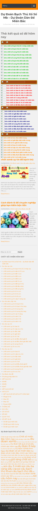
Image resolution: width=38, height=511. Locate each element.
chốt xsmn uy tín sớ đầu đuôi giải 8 (15, 364)
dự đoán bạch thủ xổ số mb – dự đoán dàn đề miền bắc (19, 18)
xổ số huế (34, 492)
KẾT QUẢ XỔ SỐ (8, 389)
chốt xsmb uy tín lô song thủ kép (14, 311)
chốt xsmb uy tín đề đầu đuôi (13, 286)
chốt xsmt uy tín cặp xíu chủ (13, 329)
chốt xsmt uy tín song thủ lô (13, 344)
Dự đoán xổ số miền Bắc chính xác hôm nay (18, 452)
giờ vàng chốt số (21, 459)
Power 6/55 (7, 404)
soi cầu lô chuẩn (10, 481)
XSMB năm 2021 (21, 492)
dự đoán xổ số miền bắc (18, 451)
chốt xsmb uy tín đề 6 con (12, 276)
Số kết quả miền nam (10, 427)
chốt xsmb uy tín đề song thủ (13, 289)
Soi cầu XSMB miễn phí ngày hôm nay (21, 485)
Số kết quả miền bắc (10, 422)
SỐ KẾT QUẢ (6, 419)
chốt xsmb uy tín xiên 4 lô (12, 321)
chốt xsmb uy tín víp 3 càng (13, 314)
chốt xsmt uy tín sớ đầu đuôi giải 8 (15, 339)
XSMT (4, 386)
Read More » (5, 194)
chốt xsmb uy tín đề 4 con (12, 274)
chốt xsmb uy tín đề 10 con (12, 281)
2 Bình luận (14, 209)
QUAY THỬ (6, 417)
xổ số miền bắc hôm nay (20, 494)
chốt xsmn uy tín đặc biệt (12, 356)
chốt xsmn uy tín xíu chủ (11, 371)
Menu (5, 6)
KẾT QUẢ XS (6, 379)
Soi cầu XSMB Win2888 (7, 487)
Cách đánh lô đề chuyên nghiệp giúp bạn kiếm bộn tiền (18, 204)
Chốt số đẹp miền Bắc (22, 439)
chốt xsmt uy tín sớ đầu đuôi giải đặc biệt (17, 341)
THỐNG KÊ (6, 407)
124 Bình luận (15, 163)
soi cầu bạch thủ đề (20, 471)
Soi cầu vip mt (7, 324)
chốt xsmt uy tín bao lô (11, 326)
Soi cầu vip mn (7, 349)
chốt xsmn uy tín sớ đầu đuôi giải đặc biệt (17, 366)
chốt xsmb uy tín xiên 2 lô (12, 316)
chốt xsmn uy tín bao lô (11, 351)
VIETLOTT (5, 391)
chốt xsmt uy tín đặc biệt (11, 331)
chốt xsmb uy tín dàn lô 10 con (14, 271)
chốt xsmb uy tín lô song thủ (13, 309)
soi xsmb (12, 489)
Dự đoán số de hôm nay (8, 448)
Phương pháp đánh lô (9, 376)
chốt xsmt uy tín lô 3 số (11, 336)
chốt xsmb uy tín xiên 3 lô (12, 319)
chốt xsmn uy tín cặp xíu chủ (13, 354)
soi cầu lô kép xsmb (11, 483)
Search (20, 252)
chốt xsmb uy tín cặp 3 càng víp (14, 299)
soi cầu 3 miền (12, 466)
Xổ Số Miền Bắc (6, 494)
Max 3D (6, 399)
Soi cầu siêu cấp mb (28, 163)
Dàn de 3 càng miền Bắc (23, 442)
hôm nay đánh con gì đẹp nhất (20, 462)
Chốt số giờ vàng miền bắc (10, 437)
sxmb (17, 489)
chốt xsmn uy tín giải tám (12, 359)
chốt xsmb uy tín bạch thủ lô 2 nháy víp (17, 269)
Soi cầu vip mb (6, 165)
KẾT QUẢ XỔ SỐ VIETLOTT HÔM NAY (16, 394)
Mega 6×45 (7, 397)
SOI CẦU (5, 409)
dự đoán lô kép (27, 446)
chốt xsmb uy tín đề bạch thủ (17, 159)
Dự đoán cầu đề (24, 209)
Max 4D (6, 402)
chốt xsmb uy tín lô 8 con (12, 296)
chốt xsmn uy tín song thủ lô (13, 369)
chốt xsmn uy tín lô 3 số (11, 361)
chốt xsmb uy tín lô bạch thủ (13, 304)
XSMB (4, 381)
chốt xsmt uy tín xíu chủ (11, 346)
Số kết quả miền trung (11, 424)
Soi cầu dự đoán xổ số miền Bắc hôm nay (23, 476)
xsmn (29, 492)
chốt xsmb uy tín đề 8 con (12, 279)
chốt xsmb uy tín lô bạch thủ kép (14, 306)
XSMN (4, 384)
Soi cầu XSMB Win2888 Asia (22, 487)
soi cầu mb (21, 483)
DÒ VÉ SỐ (5, 412)
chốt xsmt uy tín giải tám (11, 334)
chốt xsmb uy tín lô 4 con (12, 291)
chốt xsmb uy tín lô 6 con (12, 294)
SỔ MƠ (4, 414)
